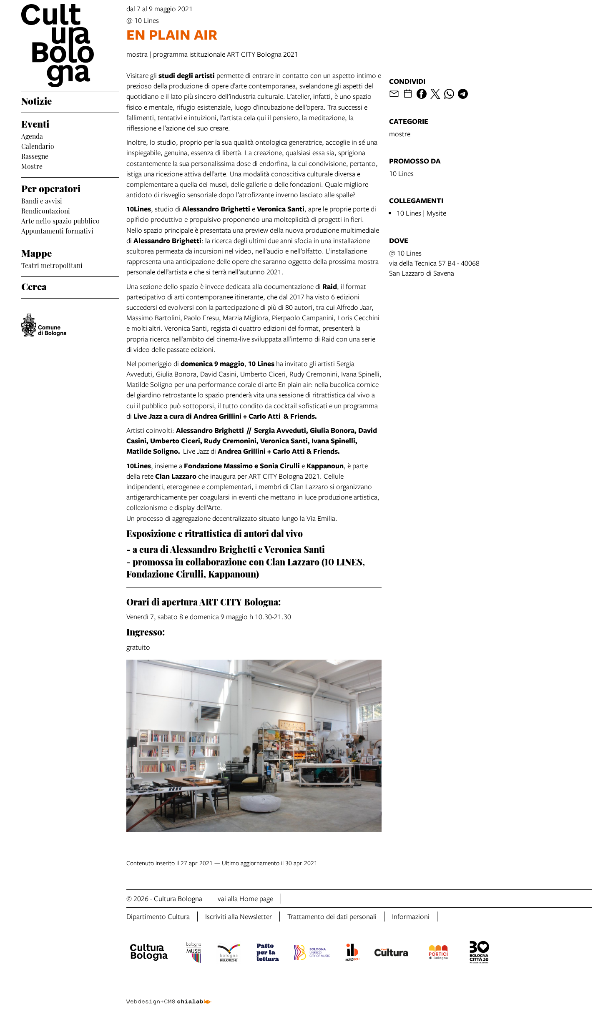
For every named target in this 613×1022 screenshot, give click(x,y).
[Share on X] (435, 94)
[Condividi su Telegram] (463, 94)
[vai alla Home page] (70, 45)
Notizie (36, 100)
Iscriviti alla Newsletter (238, 916)
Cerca (34, 286)
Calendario (37, 145)
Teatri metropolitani (52, 265)
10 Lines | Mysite (421, 213)
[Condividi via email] (394, 94)
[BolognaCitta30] (479, 954)
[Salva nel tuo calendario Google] (408, 94)
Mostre (32, 165)
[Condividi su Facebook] (422, 94)
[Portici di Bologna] (438, 954)
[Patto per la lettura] (267, 954)
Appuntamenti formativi (57, 230)
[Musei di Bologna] (193, 953)
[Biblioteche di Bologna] (228, 954)
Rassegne (34, 155)
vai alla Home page (245, 898)
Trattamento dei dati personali (332, 916)
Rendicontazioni (45, 210)
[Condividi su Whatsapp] (449, 94)
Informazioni (411, 916)
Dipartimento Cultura (158, 916)
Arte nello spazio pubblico (60, 220)
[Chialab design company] (168, 994)
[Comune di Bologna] (43, 325)
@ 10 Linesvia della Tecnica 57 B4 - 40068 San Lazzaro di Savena (434, 263)
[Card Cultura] (391, 954)
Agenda (32, 135)
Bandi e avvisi (41, 200)
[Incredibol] (352, 954)
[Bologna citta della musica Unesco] (312, 953)
